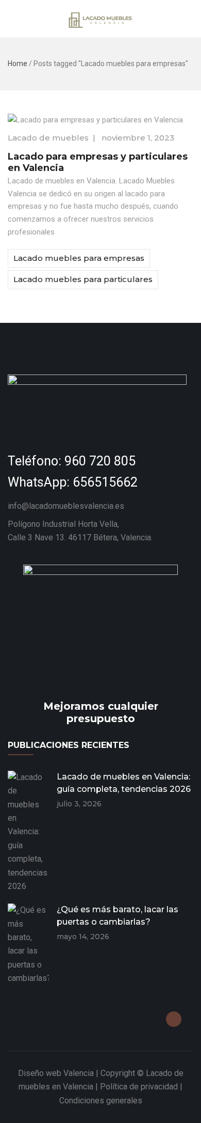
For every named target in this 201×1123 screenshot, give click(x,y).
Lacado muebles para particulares (83, 279)
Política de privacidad (139, 1086)
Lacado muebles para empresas (78, 258)
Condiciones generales (100, 1100)
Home (17, 63)
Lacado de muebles (48, 138)
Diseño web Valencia (56, 1073)
